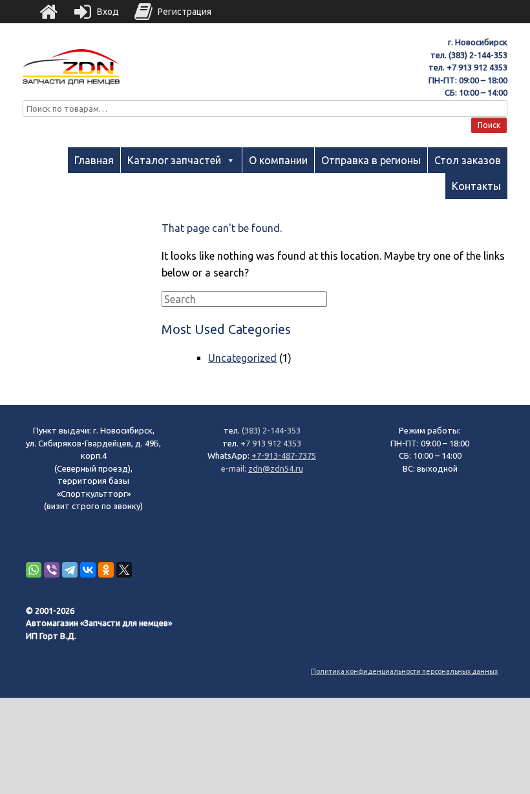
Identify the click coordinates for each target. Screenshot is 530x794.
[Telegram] (70, 570)
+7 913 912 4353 (477, 67)
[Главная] (48, 11)
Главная (94, 160)
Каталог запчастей (174, 160)
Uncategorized (242, 358)
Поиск (489, 125)
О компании (278, 160)
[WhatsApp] (33, 570)
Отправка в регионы (371, 160)
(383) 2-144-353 (478, 54)
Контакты (476, 186)
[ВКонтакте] (88, 570)
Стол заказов (467, 160)
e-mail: (234, 468)
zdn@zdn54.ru (275, 468)
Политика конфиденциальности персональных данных (404, 671)
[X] (124, 570)
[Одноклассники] (106, 570)
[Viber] (51, 570)
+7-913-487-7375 (283, 455)
